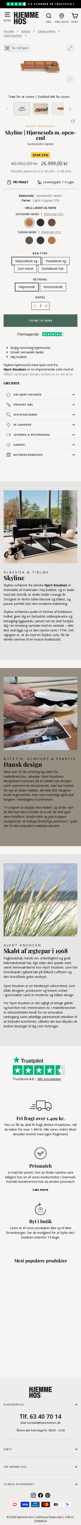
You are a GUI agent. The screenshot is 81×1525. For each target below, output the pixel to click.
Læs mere (11, 383)
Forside (9, 31)
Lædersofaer (47, 31)
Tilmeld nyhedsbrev (19, 1484)
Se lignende (23, 424)
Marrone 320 (51, 222)
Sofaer (25, 31)
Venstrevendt (53, 287)
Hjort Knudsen (40, 126)
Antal (40, 297)
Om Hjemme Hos (15, 1466)
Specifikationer (25, 414)
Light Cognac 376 (29, 222)
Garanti (19, 444)
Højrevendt (27, 287)
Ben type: (40, 253)
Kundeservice (14, 1404)
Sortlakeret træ (52, 268)
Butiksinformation (28, 454)
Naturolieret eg (26, 261)
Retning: (40, 279)
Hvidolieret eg (56, 261)
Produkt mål (23, 404)
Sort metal (25, 268)
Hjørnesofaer (13, 35)
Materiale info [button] (53, 214)
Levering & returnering (32, 434)
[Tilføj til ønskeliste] (72, 121)
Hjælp (8, 1449)
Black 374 (40, 222)
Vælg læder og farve (40, 208)
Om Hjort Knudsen (28, 394)
